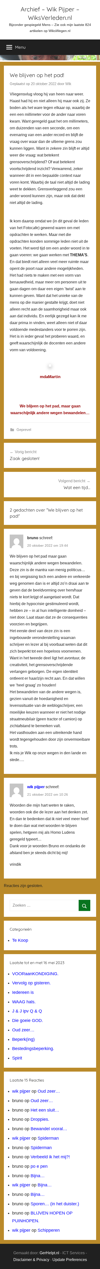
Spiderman (48, 1138)
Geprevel (24, 430)
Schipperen (49, 1230)
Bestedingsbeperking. (33, 1048)
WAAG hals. (24, 1001)
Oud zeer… (23, 1030)
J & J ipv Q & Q (27, 1011)
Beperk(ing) (23, 1039)
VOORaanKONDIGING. (35, 973)
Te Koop (20, 940)
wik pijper (36, 787)
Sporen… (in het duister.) (55, 1203)
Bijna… (38, 1175)
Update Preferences (69, 1260)
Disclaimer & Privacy (31, 1260)
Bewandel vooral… (49, 1128)
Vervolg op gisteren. (31, 983)
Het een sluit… (45, 1110)
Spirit (17, 1058)
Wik (68, 84)
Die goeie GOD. (27, 1020)
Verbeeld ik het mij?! (50, 1156)
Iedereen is (23, 992)
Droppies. (40, 1119)
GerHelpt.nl (49, 1253)
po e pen (39, 1166)
